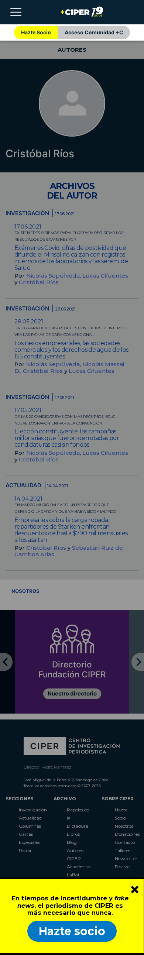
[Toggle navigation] (16, 12)
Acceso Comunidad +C (94, 32)
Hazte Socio (36, 32)
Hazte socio (72, 931)
